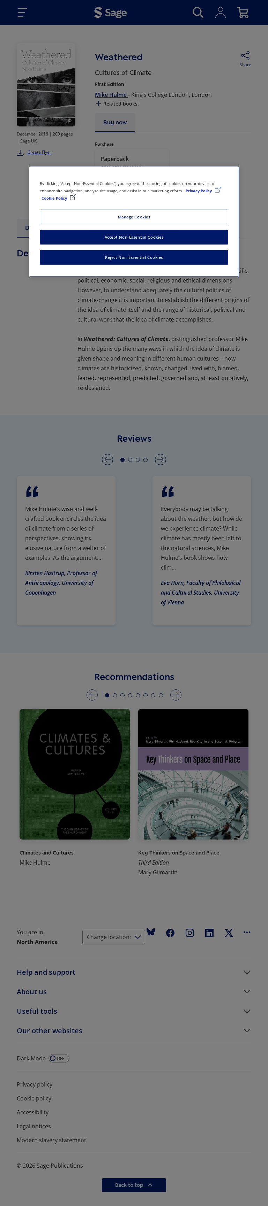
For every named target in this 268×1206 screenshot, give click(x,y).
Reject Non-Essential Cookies (134, 257)
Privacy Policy (199, 190)
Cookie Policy (55, 198)
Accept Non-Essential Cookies (134, 237)
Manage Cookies (134, 216)
